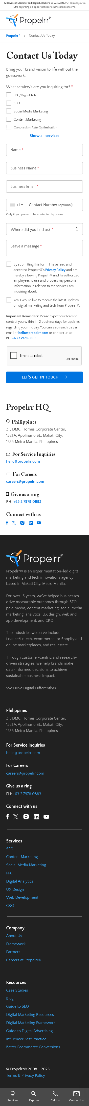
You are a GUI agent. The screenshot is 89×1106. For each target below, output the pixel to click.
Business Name (24, 168)
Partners (13, 952)
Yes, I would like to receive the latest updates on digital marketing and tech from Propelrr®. (47, 303)
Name (16, 150)
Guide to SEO (17, 1006)
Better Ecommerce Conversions (33, 1047)
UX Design (15, 889)
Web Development (22, 897)
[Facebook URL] (7, 523)
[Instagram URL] (22, 522)
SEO (17, 103)
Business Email (24, 186)
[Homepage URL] (28, 20)
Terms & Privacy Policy (25, 1075)
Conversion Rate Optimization (36, 128)
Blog (10, 998)
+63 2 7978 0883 (24, 338)
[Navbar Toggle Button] (79, 20)
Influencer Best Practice (26, 1039)
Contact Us (76, 1100)
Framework (16, 944)
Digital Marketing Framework (31, 1023)
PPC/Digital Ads (25, 95)
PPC (9, 873)
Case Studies (17, 990)
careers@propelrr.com (25, 773)
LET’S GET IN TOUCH (40, 377)
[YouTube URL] (39, 523)
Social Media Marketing (31, 111)
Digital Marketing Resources (30, 1014)
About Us (14, 936)
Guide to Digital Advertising (29, 1031)
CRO (10, 905)
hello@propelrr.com (23, 753)
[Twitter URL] (14, 523)
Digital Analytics (19, 881)
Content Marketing (27, 120)
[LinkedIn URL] (31, 523)
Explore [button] (34, 1100)
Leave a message (26, 246)
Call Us (55, 1100)
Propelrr (13, 35)
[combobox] (15, 205)
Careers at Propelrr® (23, 960)
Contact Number (50, 205)
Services (12, 1100)
